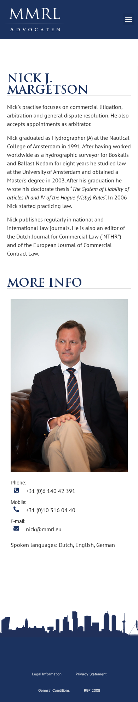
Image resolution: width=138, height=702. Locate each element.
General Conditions (54, 690)
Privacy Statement (91, 674)
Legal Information (47, 674)
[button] (128, 19)
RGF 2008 (92, 690)
